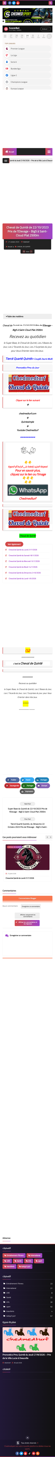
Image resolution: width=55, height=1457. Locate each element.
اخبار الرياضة (25, 1266)
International (35, 1255)
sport (40, 1261)
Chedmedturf (27, 498)
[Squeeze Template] (18, 1443)
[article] (27, 807)
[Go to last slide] (47, 837)
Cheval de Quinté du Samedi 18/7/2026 (24, 555)
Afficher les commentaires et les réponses (28, 923)
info (29, 1261)
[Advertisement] (27, 117)
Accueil (11, 151)
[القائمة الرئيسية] (48, 151)
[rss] (38, 1453)
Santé (19, 1261)
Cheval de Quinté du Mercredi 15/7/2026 (24, 561)
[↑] (27, 1438)
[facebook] (10, 3)
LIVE (8, 1261)
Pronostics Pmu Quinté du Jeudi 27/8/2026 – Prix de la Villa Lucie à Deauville (27, 1356)
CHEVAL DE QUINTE (23, 246)
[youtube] (18, 3)
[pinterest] (33, 1453)
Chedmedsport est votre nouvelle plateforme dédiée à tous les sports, (27, 1447)
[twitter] (14, 3)
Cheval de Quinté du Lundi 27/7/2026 (23, 549)
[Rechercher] (50, 3)
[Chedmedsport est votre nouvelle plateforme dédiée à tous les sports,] (27, 15)
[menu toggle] (4, 3)
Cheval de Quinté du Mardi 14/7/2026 (23, 567)
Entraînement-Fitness (15, 1255)
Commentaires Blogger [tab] (27, 898)
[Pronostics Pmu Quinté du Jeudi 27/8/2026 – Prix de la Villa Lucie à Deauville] (27, 1339)
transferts (10, 1266)
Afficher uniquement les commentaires (27, 915)
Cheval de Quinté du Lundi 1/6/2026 (22, 578)
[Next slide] (50, 837)
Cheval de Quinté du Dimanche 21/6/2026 (25, 572)
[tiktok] (29, 1453)
